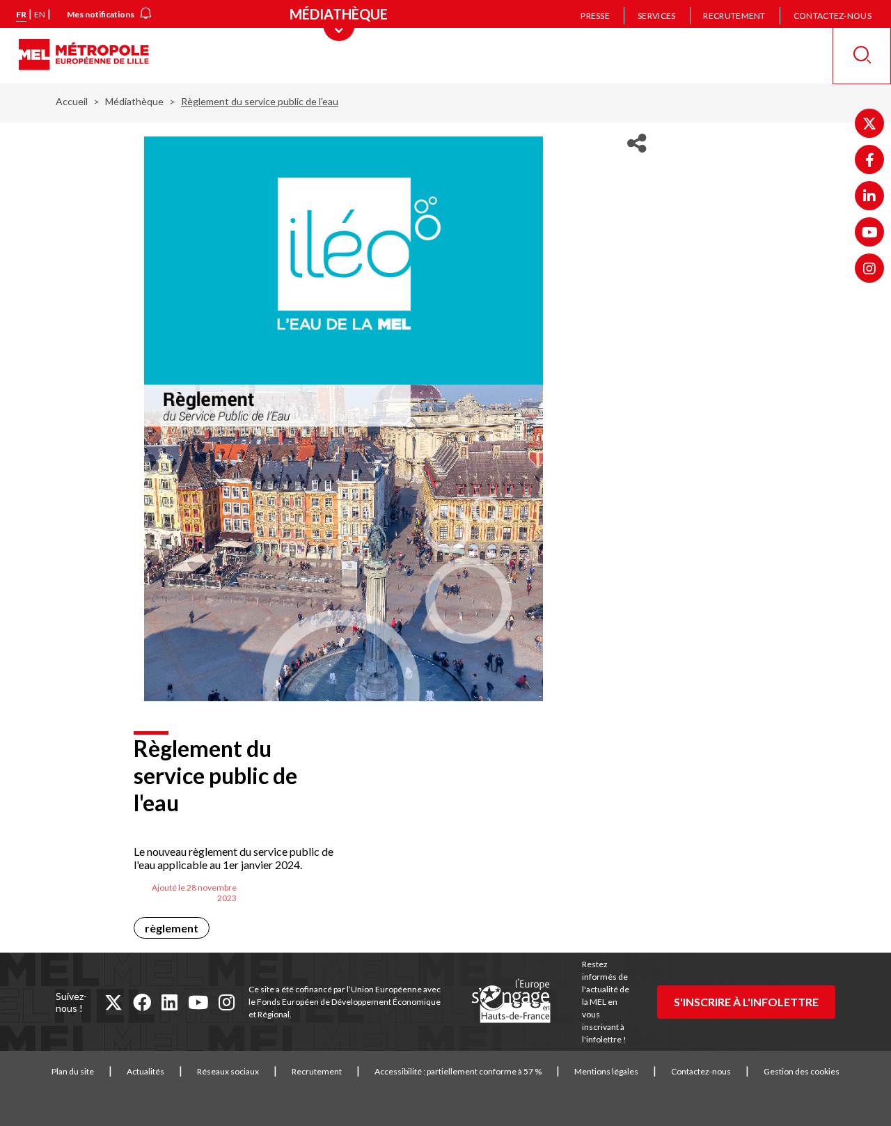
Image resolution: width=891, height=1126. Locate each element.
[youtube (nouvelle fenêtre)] (198, 1002)
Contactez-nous (833, 15)
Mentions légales (606, 1071)
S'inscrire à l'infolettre (746, 1001)
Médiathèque (134, 101)
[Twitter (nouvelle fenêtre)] (869, 123)
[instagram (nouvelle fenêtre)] (227, 1002)
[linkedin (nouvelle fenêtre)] (169, 1002)
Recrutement (734, 15)
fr (21, 14)
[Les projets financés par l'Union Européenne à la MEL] (511, 1001)
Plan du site (73, 1071)
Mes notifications (100, 14)
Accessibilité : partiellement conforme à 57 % (458, 1071)
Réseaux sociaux (228, 1071)
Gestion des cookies (801, 1071)
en (39, 14)
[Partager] (636, 143)
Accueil (72, 101)
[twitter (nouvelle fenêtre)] (113, 1002)
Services (656, 15)
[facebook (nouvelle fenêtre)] (142, 1002)
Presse (595, 15)
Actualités (145, 1071)
